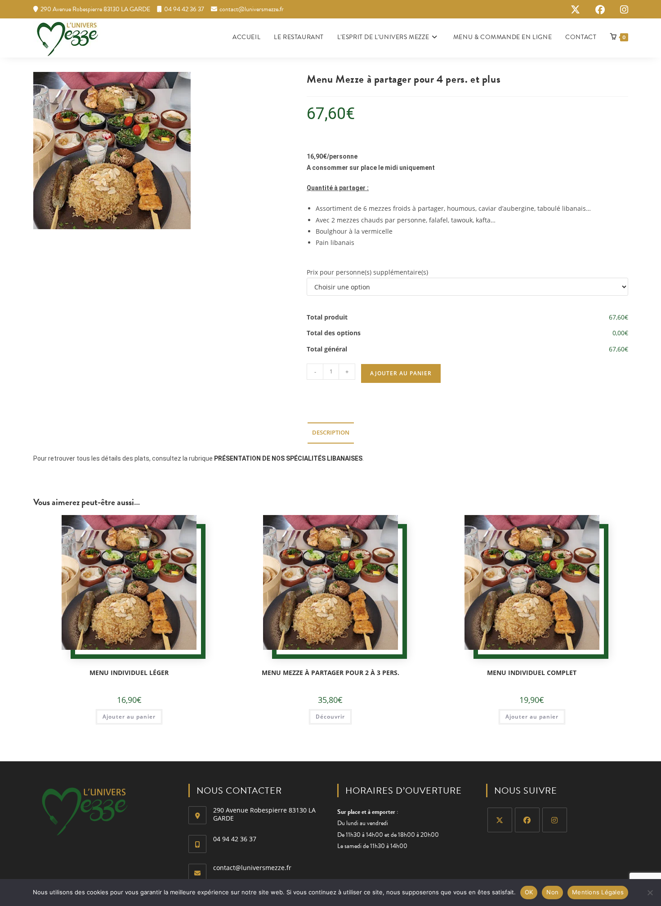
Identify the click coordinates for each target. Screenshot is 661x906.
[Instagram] (554, 820)
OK (529, 892)
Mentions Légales (598, 892)
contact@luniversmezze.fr (251, 9)
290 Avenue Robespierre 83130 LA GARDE (95, 9)
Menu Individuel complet (531, 672)
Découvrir (330, 716)
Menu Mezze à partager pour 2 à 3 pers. (330, 672)
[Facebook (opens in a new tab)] (600, 9)
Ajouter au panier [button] (129, 716)
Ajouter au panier (401, 373)
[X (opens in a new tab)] (575, 9)
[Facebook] (527, 820)
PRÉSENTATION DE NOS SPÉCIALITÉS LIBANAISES (288, 458)
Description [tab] (330, 432)
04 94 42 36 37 (184, 9)
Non (552, 892)
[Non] (649, 892)
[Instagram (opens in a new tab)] (620, 9)
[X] (499, 820)
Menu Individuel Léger (129, 672)
